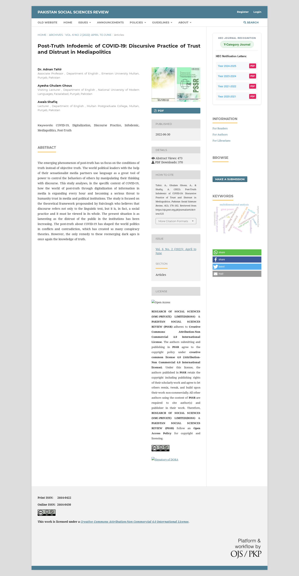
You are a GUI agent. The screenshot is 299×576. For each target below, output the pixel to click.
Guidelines (161, 22)
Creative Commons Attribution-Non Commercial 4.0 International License (135, 522)
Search (252, 22)
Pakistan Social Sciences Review (73, 12)
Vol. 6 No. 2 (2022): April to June (88, 34)
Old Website (47, 22)
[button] (237, 252)
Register (243, 11)
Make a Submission (230, 179)
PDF (160, 110)
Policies (137, 22)
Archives (56, 34)
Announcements (110, 22)
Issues (83, 22)
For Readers (220, 128)
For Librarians (221, 140)
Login (257, 11)
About (183, 22)
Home (67, 22)
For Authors (220, 134)
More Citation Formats (173, 221)
